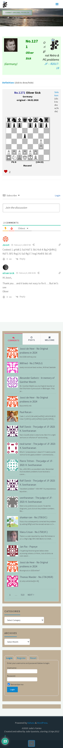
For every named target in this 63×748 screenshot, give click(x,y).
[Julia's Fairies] (5, 4)
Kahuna (31, 722)
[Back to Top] (31, 743)
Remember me (16, 684)
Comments (13, 340)
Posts (31, 340)
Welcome (49, 340)
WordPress (42, 722)
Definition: (8, 82)
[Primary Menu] (57, 4)
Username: (12, 668)
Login (57, 195)
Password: (11, 676)
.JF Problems (17, 17)
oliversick (8, 273)
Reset (33, 658)
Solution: (56, 94)
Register (21, 658)
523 (22, 594)
